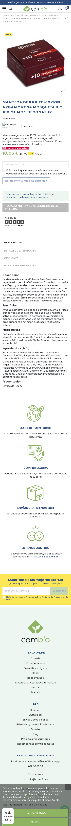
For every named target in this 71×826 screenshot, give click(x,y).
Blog (35, 734)
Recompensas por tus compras (35, 743)
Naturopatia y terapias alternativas (35, 682)
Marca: (6, 118)
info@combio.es (38, 779)
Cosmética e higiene (35, 668)
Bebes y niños (35, 677)
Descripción (13, 242)
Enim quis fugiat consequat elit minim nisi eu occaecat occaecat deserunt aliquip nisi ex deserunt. (36, 172)
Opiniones (11, 258)
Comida (35, 658)
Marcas (35, 692)
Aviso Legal (32, 597)
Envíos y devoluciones (35, 719)
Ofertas (35, 687)
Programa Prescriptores (35, 739)
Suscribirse (59, 590)
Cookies (35, 729)
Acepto (36, 822)
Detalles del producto (20, 250)
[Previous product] (66, 18)
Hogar (35, 673)
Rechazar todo (35, 813)
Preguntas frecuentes (20, 265)
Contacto (35, 710)
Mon (13, 118)
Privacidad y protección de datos (35, 724)
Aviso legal (35, 714)
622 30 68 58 (35, 766)
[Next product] (68, 18)
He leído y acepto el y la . (37, 598)
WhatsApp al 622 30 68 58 (43, 556)
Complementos (35, 663)
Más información (12, 804)
